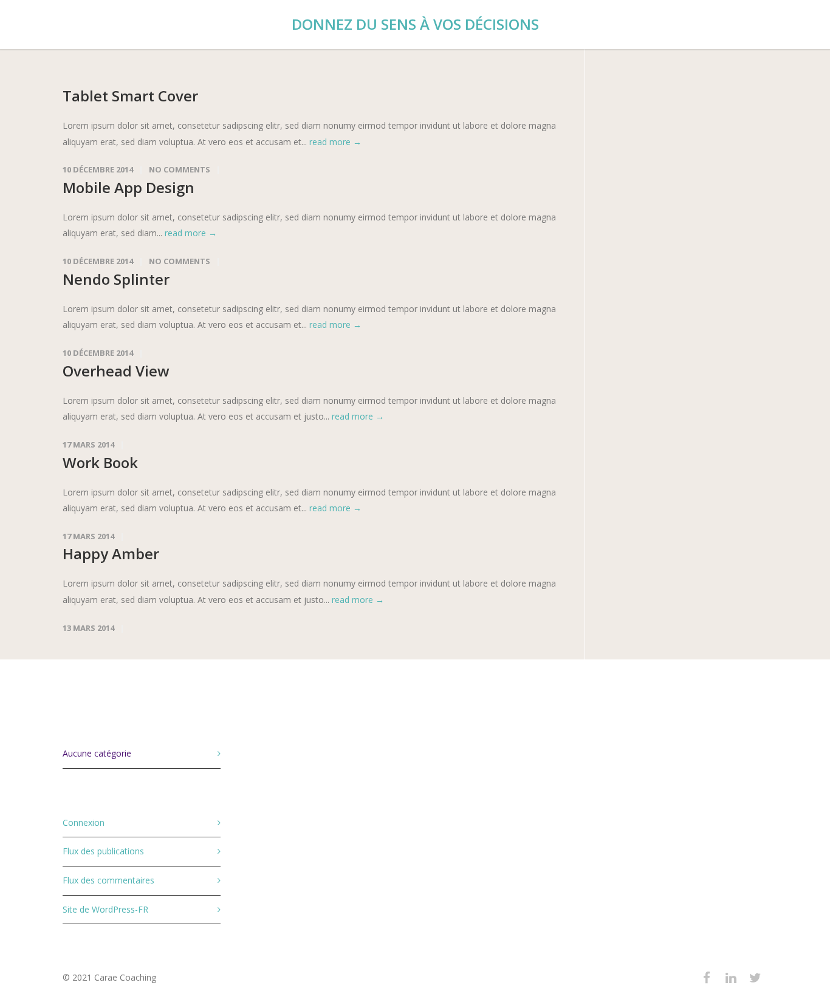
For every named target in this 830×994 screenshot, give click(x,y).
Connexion (84, 822)
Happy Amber (111, 553)
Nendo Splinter (116, 279)
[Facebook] (707, 977)
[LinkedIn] (731, 977)
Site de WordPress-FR (105, 909)
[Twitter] (755, 977)
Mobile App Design (128, 187)
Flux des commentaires (108, 880)
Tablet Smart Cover (130, 96)
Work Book (100, 462)
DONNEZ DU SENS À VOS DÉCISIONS (415, 24)
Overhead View (116, 371)
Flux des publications (103, 851)
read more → (335, 142)
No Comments (179, 169)
